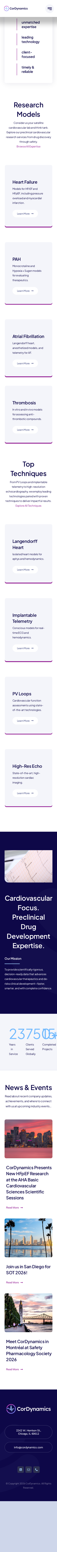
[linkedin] (20, 1469)
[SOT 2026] (28, 1219)
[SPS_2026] (28, 1294)
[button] (14, 1207)
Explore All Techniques (28, 505)
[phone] (36, 1469)
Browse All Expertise (28, 146)
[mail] (28, 1469)
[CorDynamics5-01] (16, 6)
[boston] (28, 1120)
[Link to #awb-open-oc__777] (49, 8)
